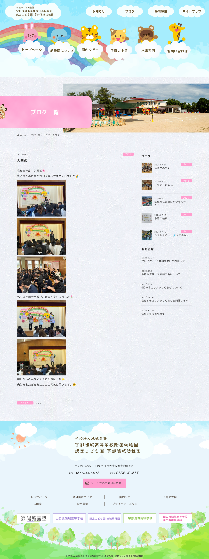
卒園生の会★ (162, 168)
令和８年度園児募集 (153, 314)
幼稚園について (82, 497)
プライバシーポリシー (126, 504)
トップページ (39, 497)
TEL (84, 473)
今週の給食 (161, 218)
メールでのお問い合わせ (106, 483)
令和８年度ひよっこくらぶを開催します (164, 300)
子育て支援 (170, 497)
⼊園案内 (39, 504)
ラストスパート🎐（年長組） (171, 235)
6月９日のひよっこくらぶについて (161, 287)
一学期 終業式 (163, 185)
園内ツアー (126, 497)
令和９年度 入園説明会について (161, 274)
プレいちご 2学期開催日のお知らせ (163, 261)
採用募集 (82, 504)
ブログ (128, 154)
